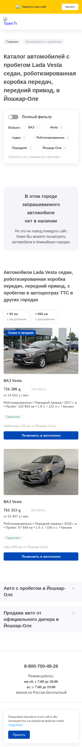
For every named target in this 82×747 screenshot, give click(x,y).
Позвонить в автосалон (41, 435)
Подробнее (15, 725)
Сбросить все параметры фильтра (34, 157)
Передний (19, 148)
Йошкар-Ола (52, 148)
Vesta (54, 127)
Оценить (70, 6)
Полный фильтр (37, 117)
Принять (19, 734)
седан (16, 137)
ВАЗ (31, 127)
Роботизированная (50, 137)
